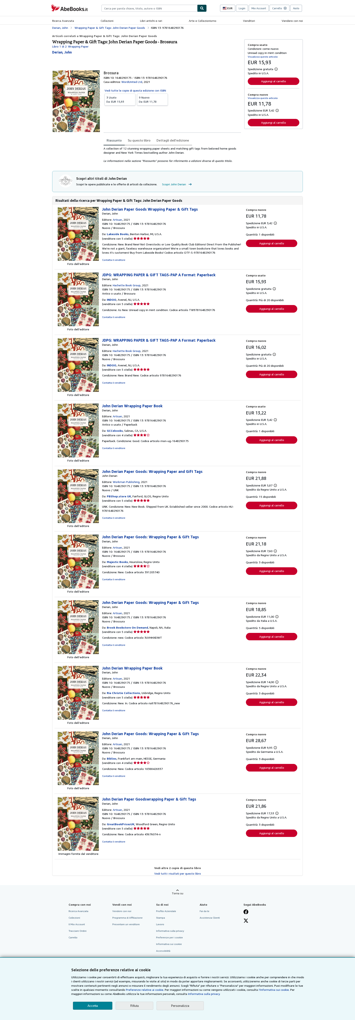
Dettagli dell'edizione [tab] (173, 140)
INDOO (111, 299)
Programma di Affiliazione (127, 917)
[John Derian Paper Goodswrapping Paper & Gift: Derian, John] (78, 849)
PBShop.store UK (119, 496)
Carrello (73, 937)
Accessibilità (163, 950)
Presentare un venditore (126, 924)
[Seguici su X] (245, 921)
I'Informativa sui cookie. (274, 989)
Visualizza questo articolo (263, 56)
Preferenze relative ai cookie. (145, 989)
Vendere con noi (292, 20)
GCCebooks (115, 430)
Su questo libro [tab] (139, 140)
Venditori (249, 20)
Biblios (111, 758)
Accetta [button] (93, 1005)
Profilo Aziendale (166, 911)
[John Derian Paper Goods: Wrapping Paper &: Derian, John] (78, 587)
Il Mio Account (77, 924)
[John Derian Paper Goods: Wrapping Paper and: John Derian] (78, 522)
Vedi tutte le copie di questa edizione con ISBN (135, 90)
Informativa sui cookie (169, 944)
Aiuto (296, 8)
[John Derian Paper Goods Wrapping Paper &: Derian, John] (78, 259)
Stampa (160, 917)
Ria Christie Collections (123, 693)
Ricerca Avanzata (63, 20)
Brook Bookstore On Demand (127, 627)
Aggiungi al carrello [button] (273, 81)
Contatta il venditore (113, 259)
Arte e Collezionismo (202, 20)
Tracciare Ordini (77, 930)
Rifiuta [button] (134, 1005)
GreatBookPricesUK (120, 824)
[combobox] (149, 8)
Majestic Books (117, 562)
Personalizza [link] (180, 1005)
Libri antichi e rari (151, 20)
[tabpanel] (172, 154)
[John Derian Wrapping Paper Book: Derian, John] (78, 456)
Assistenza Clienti (210, 917)
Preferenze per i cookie (169, 937)
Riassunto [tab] (114, 140)
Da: (115, 99)
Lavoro (160, 924)
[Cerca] (201, 8)
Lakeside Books (118, 234)
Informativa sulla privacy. (204, 994)
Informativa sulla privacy (170, 930)
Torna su (177, 893)
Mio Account (258, 8)
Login (242, 8)
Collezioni (107, 20)
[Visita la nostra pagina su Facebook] (245, 912)
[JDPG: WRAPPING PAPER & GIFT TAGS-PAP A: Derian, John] (78, 325)
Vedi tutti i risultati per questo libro (177, 873)
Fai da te (204, 911)
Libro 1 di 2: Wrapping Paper (70, 46)
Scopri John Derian (174, 184)
